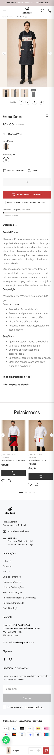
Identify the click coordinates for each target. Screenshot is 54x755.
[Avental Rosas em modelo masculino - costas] (15, 93)
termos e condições (34, 707)
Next (51, 435)
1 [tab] (21, 492)
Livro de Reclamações (13, 587)
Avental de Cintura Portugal (37, 462)
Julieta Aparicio (8, 454)
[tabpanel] (13, 449)
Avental (5, 457)
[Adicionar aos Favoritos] (47, 115)
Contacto (7, 566)
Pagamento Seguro (12, 582)
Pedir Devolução (10, 608)
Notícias (7, 571)
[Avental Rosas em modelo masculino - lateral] (24, 93)
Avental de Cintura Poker (13, 461)
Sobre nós (7, 561)
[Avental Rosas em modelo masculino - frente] (6, 93)
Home (4, 17)
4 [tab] (34, 492)
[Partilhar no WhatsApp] (41, 102)
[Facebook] (4, 659)
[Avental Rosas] (34, 93)
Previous (2, 435)
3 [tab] (30, 492)
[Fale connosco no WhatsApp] (6, 740)
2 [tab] (26, 492)
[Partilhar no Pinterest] (34, 102)
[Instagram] (10, 659)
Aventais (11, 17)
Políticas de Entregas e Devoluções (19, 598)
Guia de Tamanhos (12, 577)
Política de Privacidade (13, 603)
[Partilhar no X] (27, 102)
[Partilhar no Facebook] (21, 102)
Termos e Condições (12, 592)
